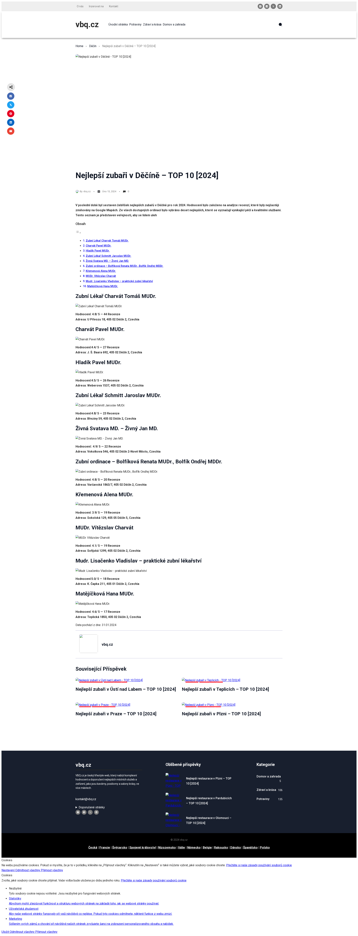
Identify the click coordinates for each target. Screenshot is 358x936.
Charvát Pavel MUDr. (98, 245)
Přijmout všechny (52, 870)
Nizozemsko (167, 847)
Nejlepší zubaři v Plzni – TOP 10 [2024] (221, 713)
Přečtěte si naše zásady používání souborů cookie (259, 865)
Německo (194, 847)
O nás (80, 6)
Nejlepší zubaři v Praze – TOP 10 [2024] (116, 713)
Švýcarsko (119, 847)
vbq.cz (87, 24)
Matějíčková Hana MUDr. (102, 286)
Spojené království (142, 847)
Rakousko (221, 847)
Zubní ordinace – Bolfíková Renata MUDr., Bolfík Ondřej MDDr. (124, 266)
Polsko (265, 847)
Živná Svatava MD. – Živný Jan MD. (107, 261)
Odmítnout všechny (28, 870)
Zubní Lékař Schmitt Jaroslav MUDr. (108, 256)
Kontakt (113, 6)
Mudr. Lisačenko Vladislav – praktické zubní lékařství (119, 281)
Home (79, 46)
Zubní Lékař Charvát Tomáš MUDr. (107, 240)
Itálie (181, 847)
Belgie (207, 847)
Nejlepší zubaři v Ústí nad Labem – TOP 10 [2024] (126, 689)
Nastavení (8, 870)
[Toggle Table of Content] (78, 232)
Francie (104, 847)
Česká (92, 847)
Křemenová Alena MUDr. (101, 271)
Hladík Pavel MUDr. (98, 250)
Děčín (92, 46)
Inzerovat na (96, 6)
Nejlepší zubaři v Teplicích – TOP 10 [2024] (225, 689)
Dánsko (235, 847)
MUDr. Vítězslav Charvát (101, 276)
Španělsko (250, 847)
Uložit (5, 932)
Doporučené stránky (92, 807)
